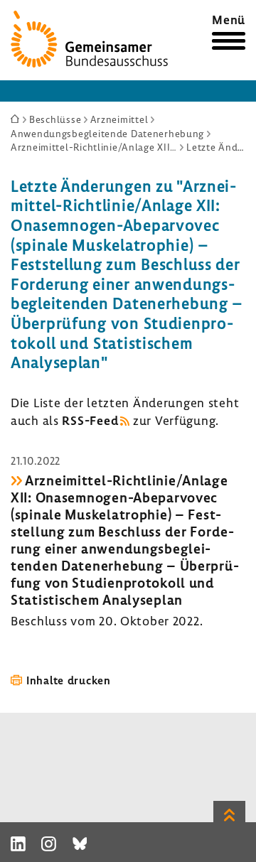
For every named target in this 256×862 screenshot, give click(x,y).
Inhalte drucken (68, 680)
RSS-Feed (90, 420)
